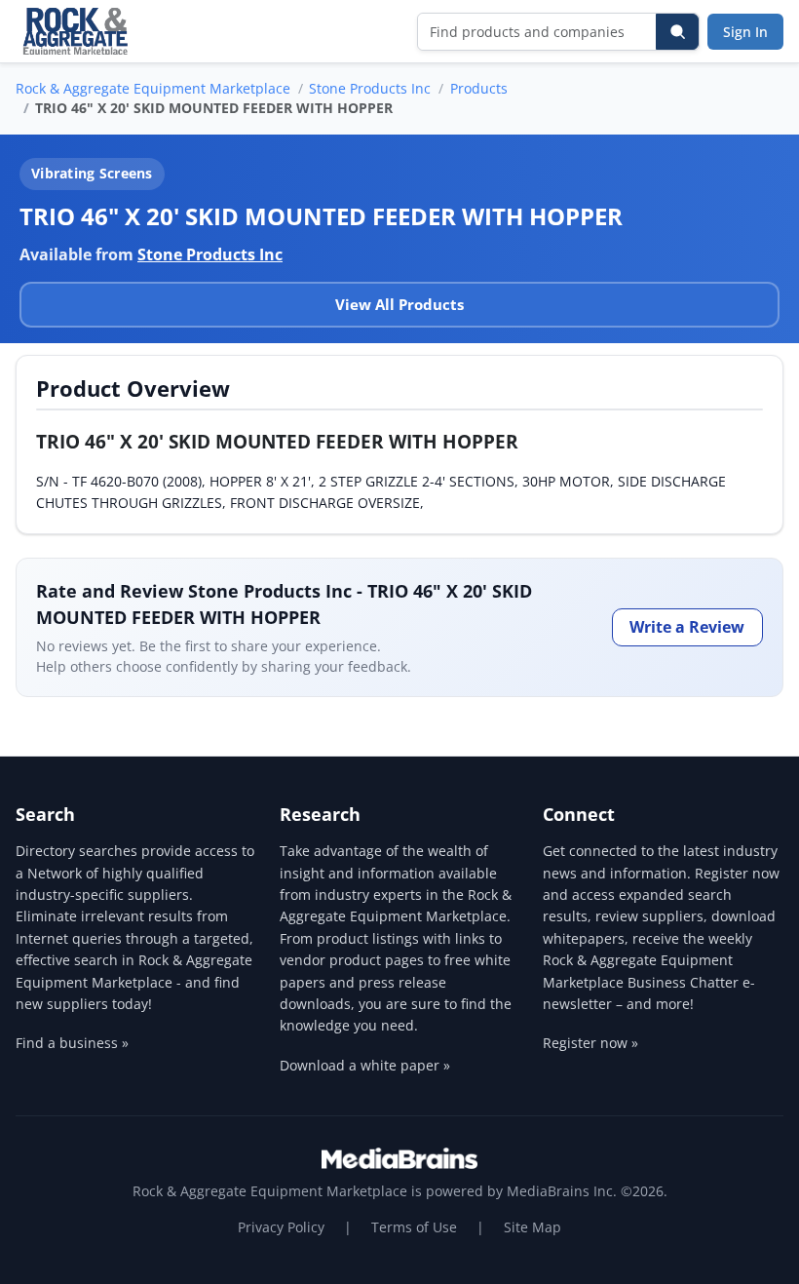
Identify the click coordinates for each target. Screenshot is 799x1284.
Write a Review (686, 627)
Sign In (745, 31)
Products (479, 88)
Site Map (532, 1227)
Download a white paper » (365, 1065)
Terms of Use (414, 1227)
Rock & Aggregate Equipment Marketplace (153, 88)
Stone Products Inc (370, 88)
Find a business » (72, 1042)
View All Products (399, 304)
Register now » (590, 1042)
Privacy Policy (281, 1227)
